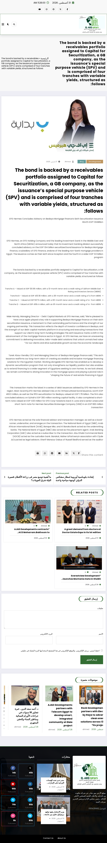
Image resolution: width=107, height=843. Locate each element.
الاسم (101, 634)
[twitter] (73, 453)
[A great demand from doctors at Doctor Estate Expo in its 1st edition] (79, 511)
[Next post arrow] (4, 477)
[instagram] (46, 9)
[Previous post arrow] (102, 477)
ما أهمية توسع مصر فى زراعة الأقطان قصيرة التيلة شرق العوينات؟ (29, 478)
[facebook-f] (67, 9)
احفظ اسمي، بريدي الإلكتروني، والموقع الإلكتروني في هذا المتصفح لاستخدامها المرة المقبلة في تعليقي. (60, 650)
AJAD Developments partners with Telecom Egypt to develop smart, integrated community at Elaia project (22, 715)
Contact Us (48, 841)
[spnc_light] (8, 24)
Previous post (62, 473)
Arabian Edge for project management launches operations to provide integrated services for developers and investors (90, 718)
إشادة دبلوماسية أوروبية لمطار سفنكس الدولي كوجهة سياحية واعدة (75, 478)
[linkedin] (66, 453)
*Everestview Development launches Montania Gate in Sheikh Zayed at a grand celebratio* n (82, 577)
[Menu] (3, 24)
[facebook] (78, 453)
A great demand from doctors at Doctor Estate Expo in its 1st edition (81, 531)
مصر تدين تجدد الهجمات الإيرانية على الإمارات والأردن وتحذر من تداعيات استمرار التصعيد (54, 784)
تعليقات (100, 608)
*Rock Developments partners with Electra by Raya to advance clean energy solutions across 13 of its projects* (56, 716)
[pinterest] (52, 453)
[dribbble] (53, 9)
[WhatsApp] (44, 453)
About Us (62, 841)
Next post (46, 473)
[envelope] (59, 453)
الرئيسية (45, 58)
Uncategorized (95, 161)
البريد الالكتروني (46, 634)
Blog (82, 161)
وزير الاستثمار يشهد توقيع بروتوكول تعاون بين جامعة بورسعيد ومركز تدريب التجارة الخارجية (54, 816)
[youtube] (39, 9)
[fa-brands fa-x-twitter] (60, 9)
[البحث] (14, 24)
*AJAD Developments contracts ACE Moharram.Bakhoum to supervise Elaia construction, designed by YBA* (32, 531)
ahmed (68, 161)
